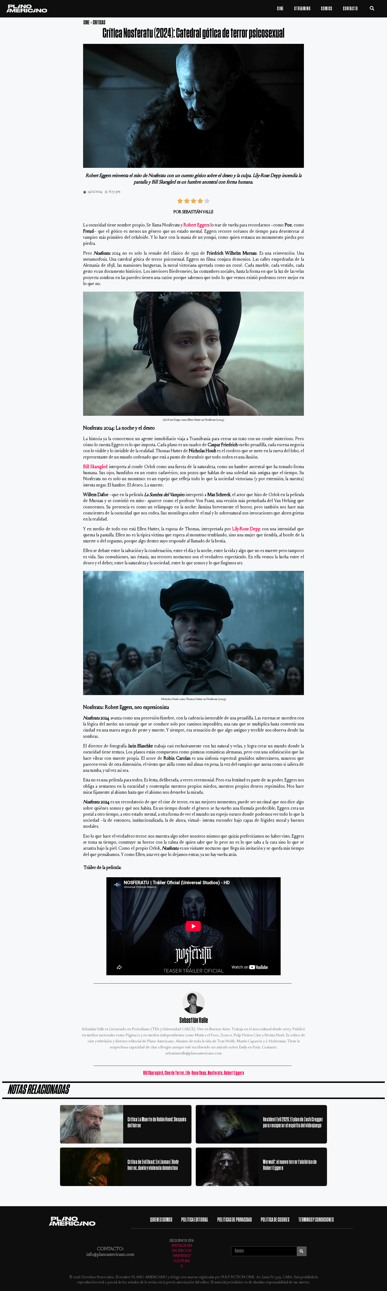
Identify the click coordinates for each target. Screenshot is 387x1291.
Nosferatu (215, 1073)
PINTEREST (182, 1256)
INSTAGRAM (182, 1246)
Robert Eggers (196, 225)
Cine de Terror (174, 1073)
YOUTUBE (182, 1261)
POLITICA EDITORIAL (194, 1220)
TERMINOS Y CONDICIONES (316, 1220)
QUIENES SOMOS (161, 1220)
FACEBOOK (181, 1251)
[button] (372, 8)
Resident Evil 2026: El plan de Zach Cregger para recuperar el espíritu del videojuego (293, 1122)
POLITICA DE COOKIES (275, 1220)
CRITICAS (99, 22)
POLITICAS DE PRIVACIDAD (234, 1220)
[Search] (301, 1251)
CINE (280, 8)
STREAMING (302, 8)
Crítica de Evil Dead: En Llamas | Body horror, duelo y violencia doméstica (153, 1165)
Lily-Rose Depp (246, 529)
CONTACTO (350, 8)
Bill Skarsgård (95, 467)
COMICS (326, 8)
